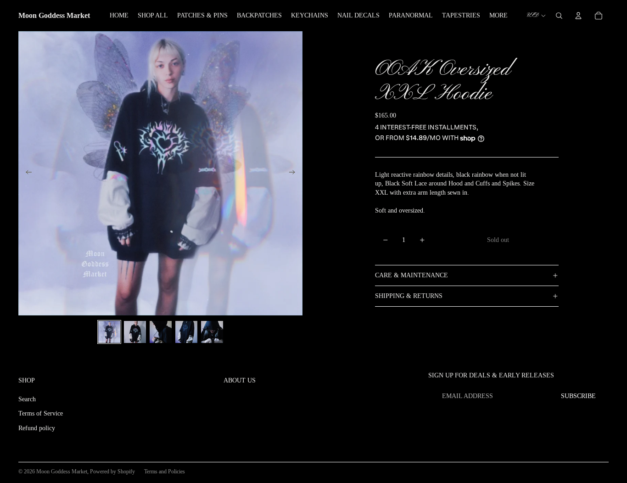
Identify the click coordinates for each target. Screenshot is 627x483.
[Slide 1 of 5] (109, 332)
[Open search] (559, 16)
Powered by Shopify (112, 471)
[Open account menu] (578, 16)
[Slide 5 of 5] (212, 332)
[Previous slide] (26, 173)
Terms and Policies (164, 471)
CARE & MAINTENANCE (411, 275)
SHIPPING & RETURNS (408, 295)
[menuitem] (498, 15)
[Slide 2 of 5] (135, 332)
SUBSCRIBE (578, 396)
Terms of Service (40, 413)
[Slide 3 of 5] (161, 332)
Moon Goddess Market (61, 471)
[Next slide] (294, 173)
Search (27, 399)
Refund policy (36, 428)
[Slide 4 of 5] (186, 332)
